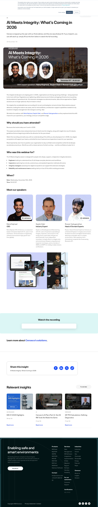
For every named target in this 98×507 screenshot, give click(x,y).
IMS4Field (54, 465)
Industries (78, 446)
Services (67, 446)
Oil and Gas (77, 452)
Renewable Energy (78, 459)
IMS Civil (54, 463)
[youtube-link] (89, 503)
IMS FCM (54, 461)
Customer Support (67, 483)
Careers (77, 478)
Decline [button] (76, 12)
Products (55, 446)
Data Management (68, 450)
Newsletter (15, 468)
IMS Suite (54, 449)
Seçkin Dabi (37, 113)
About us (77, 473)
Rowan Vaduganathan (51, 113)
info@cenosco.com (57, 475)
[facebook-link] (56, 369)
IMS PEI (54, 454)
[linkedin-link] (61, 369)
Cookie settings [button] (61, 12)
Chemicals (78, 456)
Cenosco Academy (67, 471)
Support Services (66, 466)
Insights (77, 475)
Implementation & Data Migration (68, 460)
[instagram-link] (86, 503)
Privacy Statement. (66, 5)
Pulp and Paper (77, 464)
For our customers (67, 478)
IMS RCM (54, 451)
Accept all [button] (69, 12)
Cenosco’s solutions (36, 340)
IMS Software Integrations (68, 455)
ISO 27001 (67, 492)
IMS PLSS (54, 456)
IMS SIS (54, 458)
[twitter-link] (67, 369)
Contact (54, 473)
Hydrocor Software (57, 468)
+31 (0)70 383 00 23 (57, 479)
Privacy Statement (30, 503)
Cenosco (78, 470)
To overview (83, 387)
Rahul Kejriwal (28, 113)
